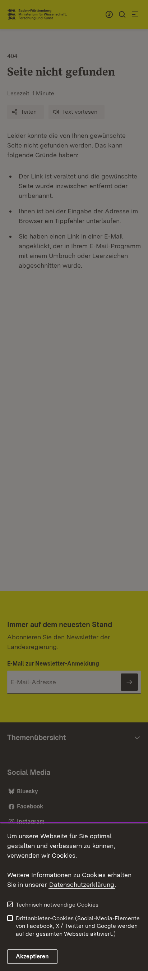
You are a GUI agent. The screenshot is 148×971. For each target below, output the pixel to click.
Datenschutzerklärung (81, 884)
